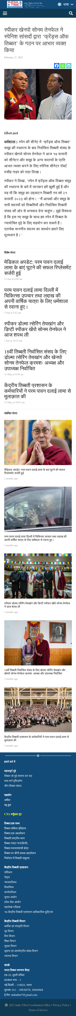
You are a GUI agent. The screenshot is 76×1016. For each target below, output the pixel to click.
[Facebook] (56, 65)
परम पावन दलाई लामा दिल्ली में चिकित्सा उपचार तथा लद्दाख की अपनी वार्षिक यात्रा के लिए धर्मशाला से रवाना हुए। (36, 298)
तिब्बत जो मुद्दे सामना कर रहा (18, 776)
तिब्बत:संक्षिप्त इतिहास (15, 828)
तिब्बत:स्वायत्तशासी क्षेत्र (16, 848)
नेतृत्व (7, 877)
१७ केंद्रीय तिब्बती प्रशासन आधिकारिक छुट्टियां (28, 912)
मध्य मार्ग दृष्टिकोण (13, 781)
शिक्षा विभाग (10, 941)
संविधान (8, 872)
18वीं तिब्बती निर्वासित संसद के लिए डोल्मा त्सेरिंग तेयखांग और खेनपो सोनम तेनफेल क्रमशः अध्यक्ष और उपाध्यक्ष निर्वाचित (35, 360)
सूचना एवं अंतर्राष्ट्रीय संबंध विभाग (21, 951)
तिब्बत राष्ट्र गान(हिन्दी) (16, 843)
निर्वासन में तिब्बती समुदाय (17, 858)
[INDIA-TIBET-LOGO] (26, 4)
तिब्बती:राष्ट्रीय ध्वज (14, 838)
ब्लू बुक (7, 805)
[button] (5, 13)
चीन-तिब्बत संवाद (12, 785)
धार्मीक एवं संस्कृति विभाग (16, 926)
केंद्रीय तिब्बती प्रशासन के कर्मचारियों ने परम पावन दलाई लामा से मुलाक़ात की (37, 391)
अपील (7, 800)
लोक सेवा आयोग (12, 902)
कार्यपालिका (10, 892)
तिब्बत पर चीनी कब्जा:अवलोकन (20, 853)
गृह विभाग (9, 931)
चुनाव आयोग (10, 897)
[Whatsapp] (62, 65)
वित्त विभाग (9, 936)
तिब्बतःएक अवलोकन (14, 833)
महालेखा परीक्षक (12, 907)
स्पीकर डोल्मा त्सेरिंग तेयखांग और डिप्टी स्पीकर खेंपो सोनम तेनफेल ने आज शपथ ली (35, 329)
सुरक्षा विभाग (10, 946)
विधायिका (9, 887)
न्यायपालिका (10, 882)
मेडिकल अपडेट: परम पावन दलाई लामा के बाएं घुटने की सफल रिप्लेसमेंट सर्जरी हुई (37, 267)
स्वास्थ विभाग (11, 956)
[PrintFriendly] (68, 65)
